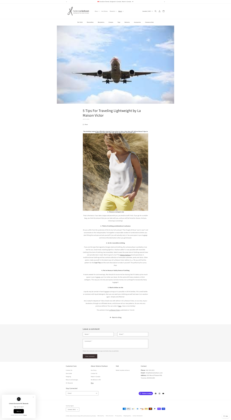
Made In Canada (95, 376)
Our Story (93, 370)
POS (82, 415)
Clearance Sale (149, 22)
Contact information (137, 415)
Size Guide (69, 373)
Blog (92, 383)
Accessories (137, 22)
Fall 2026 (80, 22)
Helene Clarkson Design (75, 415)
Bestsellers (101, 22)
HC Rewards (69, 383)
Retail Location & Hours (123, 370)
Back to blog (116, 317)
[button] (97, 11)
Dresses (111, 22)
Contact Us (69, 370)
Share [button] (86, 124)
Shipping (68, 376)
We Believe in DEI (96, 380)
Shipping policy (127, 415)
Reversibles (90, 22)
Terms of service (109, 415)
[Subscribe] (96, 393)
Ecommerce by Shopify (90, 415)
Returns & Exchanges (72, 380)
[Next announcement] (164, 1)
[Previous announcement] (66, 1)
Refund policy (101, 415)
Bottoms (127, 22)
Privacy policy (118, 415)
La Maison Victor (114, 310)
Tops (119, 22)
